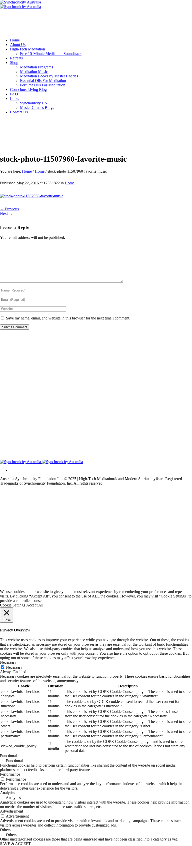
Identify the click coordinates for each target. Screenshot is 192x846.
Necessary (14, 667)
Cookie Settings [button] (12, 605)
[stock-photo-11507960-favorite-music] (31, 196)
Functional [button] (8, 756)
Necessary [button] (8, 662)
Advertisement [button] (11, 811)
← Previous (9, 209)
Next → (6, 213)
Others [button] (5, 830)
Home (27, 171)
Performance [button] (10, 774)
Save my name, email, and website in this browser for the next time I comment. (68, 318)
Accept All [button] (34, 605)
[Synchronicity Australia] (20, 4)
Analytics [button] (7, 793)
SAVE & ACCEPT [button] (15, 844)
